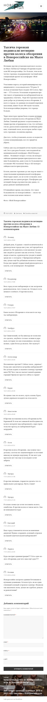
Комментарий (10, 615)
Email (6, 651)
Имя (6, 642)
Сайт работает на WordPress (13, 699)
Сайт (5, 659)
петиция (38, 116)
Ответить (8, 271)
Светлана (19, 213)
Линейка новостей (31, 213)
